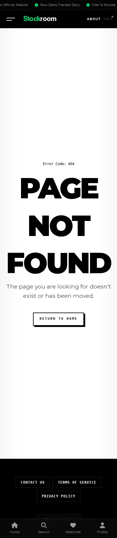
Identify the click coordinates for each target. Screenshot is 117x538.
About (94, 19)
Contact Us (33, 482)
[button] (11, 19)
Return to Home (58, 319)
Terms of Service (77, 482)
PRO (108, 19)
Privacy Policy (58, 496)
